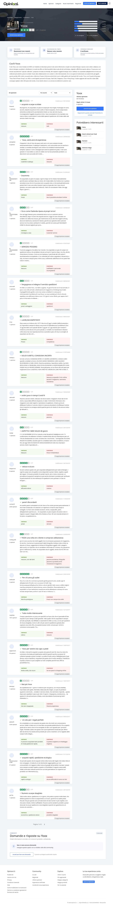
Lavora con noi (11, 877)
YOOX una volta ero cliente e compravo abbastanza (42, 538)
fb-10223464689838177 (13, 250)
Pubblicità (10, 875)
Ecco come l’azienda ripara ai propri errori (38, 211)
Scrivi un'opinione (89, 3)
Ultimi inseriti (62, 875)
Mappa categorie (63, 880)
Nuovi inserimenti (68, 3)
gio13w (11, 795)
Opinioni (51, 3)
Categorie (58, 3)
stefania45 (12, 579)
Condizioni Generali (13, 882)
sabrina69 (12, 397)
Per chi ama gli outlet (30, 577)
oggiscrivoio (12, 651)
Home (45, 3)
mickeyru (11, 357)
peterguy (11, 686)
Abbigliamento (18, 17)
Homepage (10, 17)
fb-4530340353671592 (13, 179)
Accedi (109, 3)
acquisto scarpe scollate (31, 104)
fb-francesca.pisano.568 (13, 761)
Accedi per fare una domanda (22, 854)
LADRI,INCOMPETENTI (31, 320)
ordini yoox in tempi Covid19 (33, 395)
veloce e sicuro (28, 466)
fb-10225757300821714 (13, 214)
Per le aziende (102, 3)
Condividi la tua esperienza (40, 885)
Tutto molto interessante (32, 613)
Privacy (9, 880)
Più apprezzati (62, 877)
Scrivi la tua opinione (16, 35)
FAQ (8, 885)
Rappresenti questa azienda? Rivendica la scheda (90, 114)
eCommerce (26, 17)
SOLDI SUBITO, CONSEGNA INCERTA (37, 355)
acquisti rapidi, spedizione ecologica (36, 757)
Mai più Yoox (27, 684)
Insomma (25, 175)
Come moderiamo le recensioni (16, 887)
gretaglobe (12, 142)
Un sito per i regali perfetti (33, 720)
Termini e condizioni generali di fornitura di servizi (16, 891)
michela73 (12, 504)
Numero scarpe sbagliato (32, 793)
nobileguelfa (12, 540)
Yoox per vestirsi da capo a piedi (35, 649)
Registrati (78, 3)
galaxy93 (11, 722)
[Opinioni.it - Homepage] (11, 4)
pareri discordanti (29, 502)
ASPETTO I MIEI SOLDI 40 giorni (35, 431)
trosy (10, 322)
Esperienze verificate (38, 882)
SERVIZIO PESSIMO (29, 247)
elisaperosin (12, 468)
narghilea (11, 615)
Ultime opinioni (37, 880)
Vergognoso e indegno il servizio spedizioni (39, 284)
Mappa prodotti (62, 882)
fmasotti (11, 106)
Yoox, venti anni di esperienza (34, 140)
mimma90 (12, 286)
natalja (11, 433)
